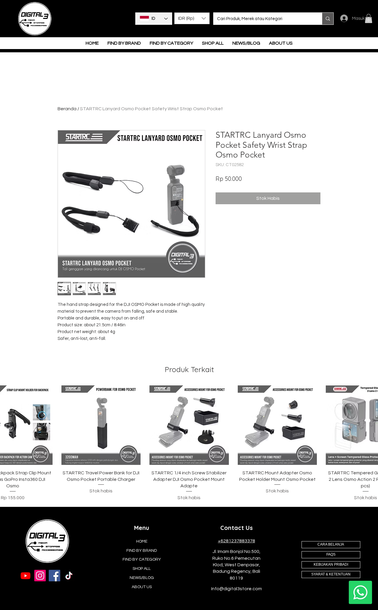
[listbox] (192, 18)
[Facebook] (54, 575)
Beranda (67, 108)
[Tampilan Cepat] (101, 425)
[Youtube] (25, 575)
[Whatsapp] (360, 592)
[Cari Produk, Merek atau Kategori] (327, 19)
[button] (192, 18)
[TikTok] (69, 575)
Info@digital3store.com (236, 588)
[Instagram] (40, 575)
